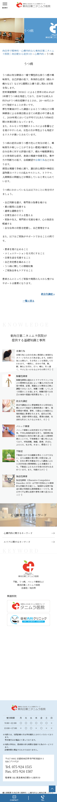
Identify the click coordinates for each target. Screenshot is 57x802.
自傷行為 (40, 160)
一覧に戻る (28, 300)
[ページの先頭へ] (52, 788)
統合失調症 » (48, 294)
